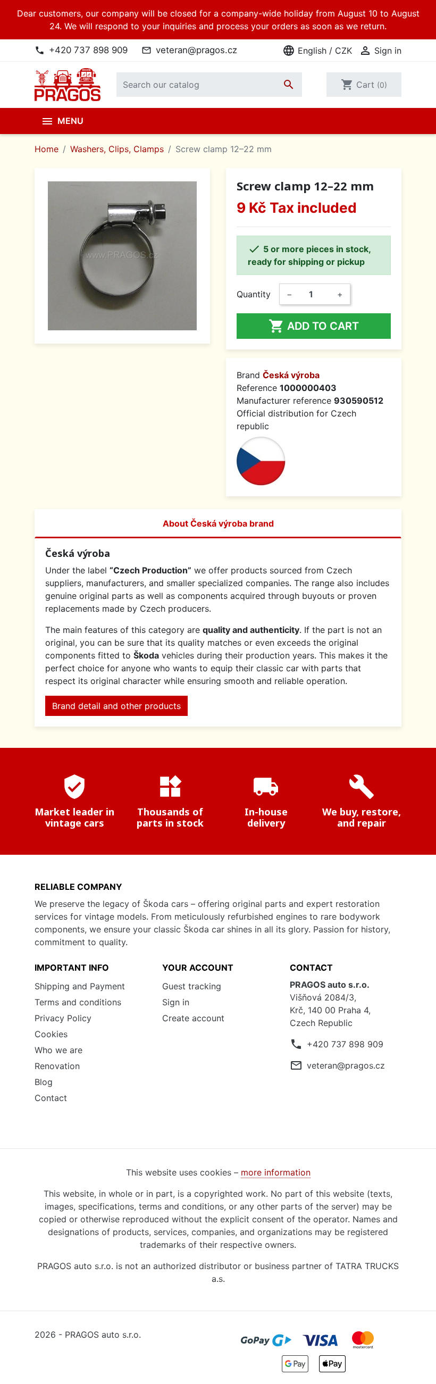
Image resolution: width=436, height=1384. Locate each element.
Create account (193, 1018)
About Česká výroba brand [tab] (218, 523)
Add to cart (314, 326)
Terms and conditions (78, 1002)
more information (276, 1172)
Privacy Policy (63, 1018)
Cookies (51, 1034)
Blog (44, 1082)
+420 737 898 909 (88, 50)
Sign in (175, 1002)
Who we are (58, 1050)
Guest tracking (191, 986)
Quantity (254, 294)
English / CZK (317, 50)
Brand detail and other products (116, 706)
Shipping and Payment (80, 986)
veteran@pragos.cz (196, 50)
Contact (51, 1098)
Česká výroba (291, 375)
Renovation (57, 1066)
